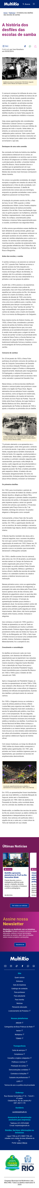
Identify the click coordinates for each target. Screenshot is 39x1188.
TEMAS (19, 1038)
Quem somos (19, 978)
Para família (19, 1000)
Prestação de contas (18, 1066)
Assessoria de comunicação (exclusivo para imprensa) (19, 1118)
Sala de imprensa (19, 985)
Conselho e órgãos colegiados (18, 1058)
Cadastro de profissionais (18, 1077)
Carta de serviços (18, 1050)
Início (5, 13)
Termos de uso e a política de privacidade (19, 1085)
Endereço (20, 1092)
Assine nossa (15, 921)
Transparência (19, 1046)
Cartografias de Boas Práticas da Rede (18, 1027)
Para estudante (19, 996)
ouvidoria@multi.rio (19, 1112)
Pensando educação (19, 1007)
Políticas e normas (19, 1062)
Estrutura (19, 981)
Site (19, 973)
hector (18, 1031)
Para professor (19, 992)
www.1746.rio (22, 1143)
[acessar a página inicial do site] (11, 4)
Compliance (18, 1054)
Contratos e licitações (19, 1074)
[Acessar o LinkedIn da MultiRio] (33, 966)
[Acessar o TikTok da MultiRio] (16, 966)
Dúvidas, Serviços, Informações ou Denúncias (19, 1131)
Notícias (12, 13)
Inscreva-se (20, 945)
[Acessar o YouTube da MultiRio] (5, 966)
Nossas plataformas (19, 1018)
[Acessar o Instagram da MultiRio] (11, 966)
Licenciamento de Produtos (18, 1011)
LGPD (18, 1081)
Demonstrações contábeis (18, 1070)
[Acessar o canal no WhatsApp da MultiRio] (28, 966)
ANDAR (19, 1023)
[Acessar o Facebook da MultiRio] (22, 966)
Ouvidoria (19, 1108)
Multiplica (19, 1035)
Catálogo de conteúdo (19, 989)
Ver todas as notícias (19, 906)
